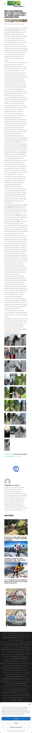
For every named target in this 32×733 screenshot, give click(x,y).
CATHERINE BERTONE (10, 645)
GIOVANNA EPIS (6, 672)
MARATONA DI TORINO (6, 688)
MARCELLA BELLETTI (25, 688)
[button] (29, 704)
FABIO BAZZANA (24, 661)
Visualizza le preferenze (16, 727)
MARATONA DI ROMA (22, 686)
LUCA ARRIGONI (5, 681)
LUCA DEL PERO (27, 681)
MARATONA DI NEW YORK (9, 686)
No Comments (10, 456)
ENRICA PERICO (25, 656)
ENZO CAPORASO (8, 659)
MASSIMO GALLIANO (7, 695)
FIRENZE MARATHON (26, 663)
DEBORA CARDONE (18, 652)
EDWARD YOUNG (23, 654)
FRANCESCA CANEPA (9, 665)
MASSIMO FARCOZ (24, 693)
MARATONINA (16, 688)
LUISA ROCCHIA (10, 683)
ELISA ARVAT (6, 656)
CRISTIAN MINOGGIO (9, 649)
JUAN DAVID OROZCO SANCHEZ (16, 676)
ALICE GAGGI (7, 633)
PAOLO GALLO (26, 700)
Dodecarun (13, 654)
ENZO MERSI (20, 659)
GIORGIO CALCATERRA (11, 670)
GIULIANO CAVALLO (21, 672)
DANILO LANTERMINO (6, 651)
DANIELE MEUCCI (24, 649)
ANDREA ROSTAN (24, 633)
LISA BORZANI (26, 679)
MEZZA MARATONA (21, 695)
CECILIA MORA (25, 645)
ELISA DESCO (15, 656)
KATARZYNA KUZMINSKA (11, 679)
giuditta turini (13, 672)
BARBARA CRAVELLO (14, 635)
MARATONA (21, 683)
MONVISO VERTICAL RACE (8, 697)
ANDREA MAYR (16, 633)
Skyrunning (23, 454)
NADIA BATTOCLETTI (22, 697)
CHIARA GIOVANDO (25, 647)
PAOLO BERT (17, 700)
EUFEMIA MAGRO (9, 661)
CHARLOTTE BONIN (13, 647)
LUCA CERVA (20, 681)
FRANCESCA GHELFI (22, 665)
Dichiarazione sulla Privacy (19, 730)
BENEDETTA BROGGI (25, 635)
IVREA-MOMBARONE (24, 674)
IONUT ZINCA (14, 674)
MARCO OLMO (8, 690)
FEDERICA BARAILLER (15, 663)
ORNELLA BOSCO (6, 700)
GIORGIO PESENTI (23, 670)
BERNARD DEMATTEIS (12, 638)
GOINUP (27, 672)
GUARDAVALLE (6, 674)
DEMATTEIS (27, 651)
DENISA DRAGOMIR (5, 654)
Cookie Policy (10, 730)
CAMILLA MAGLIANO (16, 640)
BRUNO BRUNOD (25, 638)
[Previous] (8, 468)
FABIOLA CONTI (5, 663)
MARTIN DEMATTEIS (10, 693)
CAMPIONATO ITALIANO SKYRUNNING (9, 642)
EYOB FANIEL (17, 661)
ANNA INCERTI (4, 635)
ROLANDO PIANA (24, 702)
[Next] (23, 468)
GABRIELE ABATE (16, 668)
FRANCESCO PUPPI (5, 668)
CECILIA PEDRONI (5, 647)
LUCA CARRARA (14, 681)
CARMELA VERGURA (24, 642)
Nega (16, 723)
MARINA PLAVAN (20, 690)
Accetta (16, 718)
